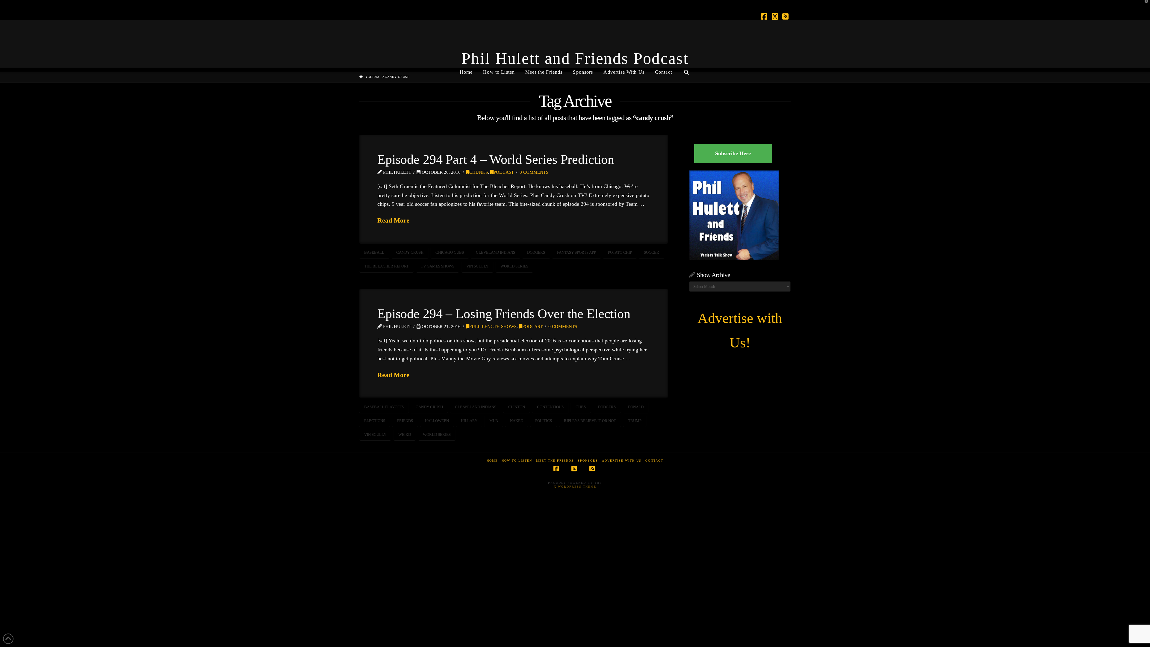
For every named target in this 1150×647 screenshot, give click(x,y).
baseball (374, 252)
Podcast (504, 172)
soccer (651, 252)
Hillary (469, 420)
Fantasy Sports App (576, 252)
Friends (405, 420)
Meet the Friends (555, 460)
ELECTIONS (374, 420)
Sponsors (588, 460)
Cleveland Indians (495, 252)
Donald (636, 407)
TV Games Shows (437, 266)
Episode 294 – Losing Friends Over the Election (503, 313)
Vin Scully (477, 266)
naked (516, 420)
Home (492, 460)
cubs (581, 407)
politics (543, 420)
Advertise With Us (621, 460)
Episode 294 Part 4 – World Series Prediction (495, 159)
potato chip (620, 252)
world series (514, 266)
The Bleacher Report (386, 266)
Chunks (478, 172)
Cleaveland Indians (475, 407)
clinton (516, 407)
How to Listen (517, 460)
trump (634, 420)
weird (404, 434)
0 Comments (534, 172)
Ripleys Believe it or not (590, 420)
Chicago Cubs (449, 252)
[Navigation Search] (686, 69)
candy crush (409, 252)
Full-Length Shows (493, 326)
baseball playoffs (384, 407)
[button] (1144, 5)
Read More (393, 220)
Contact (654, 460)
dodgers (536, 252)
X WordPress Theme (575, 486)
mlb (493, 420)
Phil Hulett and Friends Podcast (575, 58)
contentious (550, 407)
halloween (437, 420)
